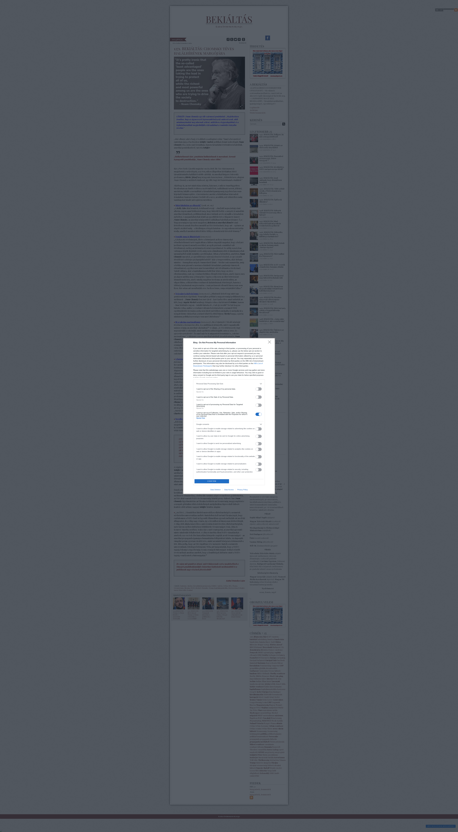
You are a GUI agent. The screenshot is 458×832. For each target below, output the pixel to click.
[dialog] (229, 416)
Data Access (229, 490)
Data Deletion (215, 490)
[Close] (270, 342)
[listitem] (229, 383)
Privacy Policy (242, 490)
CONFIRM (211, 481)
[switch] (258, 389)
